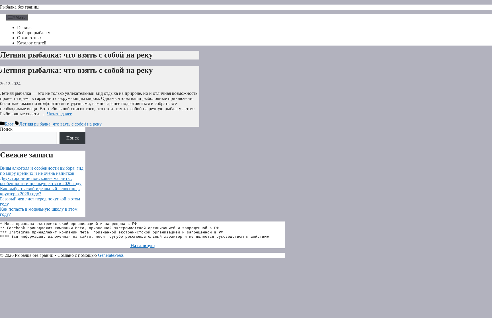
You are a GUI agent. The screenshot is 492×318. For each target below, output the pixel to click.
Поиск (6, 129)
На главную (142, 245)
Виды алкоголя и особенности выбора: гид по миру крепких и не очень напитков (41, 171)
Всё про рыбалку (33, 32)
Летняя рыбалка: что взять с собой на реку (76, 70)
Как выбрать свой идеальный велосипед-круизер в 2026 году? (40, 191)
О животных (29, 37)
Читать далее (59, 113)
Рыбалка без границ (19, 7)
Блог (9, 124)
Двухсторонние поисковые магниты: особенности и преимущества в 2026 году (40, 181)
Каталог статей (31, 42)
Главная (24, 27)
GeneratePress (111, 255)
